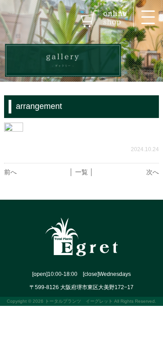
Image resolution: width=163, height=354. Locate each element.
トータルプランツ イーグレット (79, 301)
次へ (152, 172)
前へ (10, 172)
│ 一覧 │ (81, 172)
